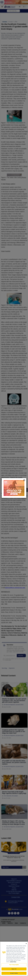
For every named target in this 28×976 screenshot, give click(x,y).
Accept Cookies (14, 973)
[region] (14, 959)
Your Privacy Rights (14, 964)
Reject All (14, 969)
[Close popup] (24, 480)
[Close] (26, 943)
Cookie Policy (13, 961)
